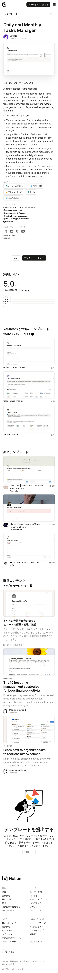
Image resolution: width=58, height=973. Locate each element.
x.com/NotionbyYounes (15, 213)
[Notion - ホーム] (4, 4)
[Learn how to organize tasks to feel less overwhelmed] (29, 729)
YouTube (9, 222)
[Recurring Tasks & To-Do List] (29, 546)
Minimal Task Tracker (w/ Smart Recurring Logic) (25, 525)
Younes (13, 35)
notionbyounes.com (14, 210)
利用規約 (6, 238)
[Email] (23, 231)
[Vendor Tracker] (29, 418)
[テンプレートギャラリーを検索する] (51, 14)
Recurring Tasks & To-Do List (24, 562)
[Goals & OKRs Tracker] (29, 351)
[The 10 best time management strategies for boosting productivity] (29, 661)
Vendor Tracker (11, 434)
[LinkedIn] (11, 231)
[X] (5, 231)
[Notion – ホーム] (29, 878)
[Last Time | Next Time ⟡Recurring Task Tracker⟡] (29, 469)
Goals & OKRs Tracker (14, 367)
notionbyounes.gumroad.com (18, 216)
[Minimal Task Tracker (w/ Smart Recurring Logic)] (29, 507)
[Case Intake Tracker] (29, 384)
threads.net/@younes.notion (17, 219)
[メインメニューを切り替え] (54, 4)
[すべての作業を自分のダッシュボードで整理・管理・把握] (29, 603)
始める (29, 851)
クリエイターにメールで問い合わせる (20, 207)
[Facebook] (17, 231)
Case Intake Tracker (13, 401)
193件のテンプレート (18, 38)
